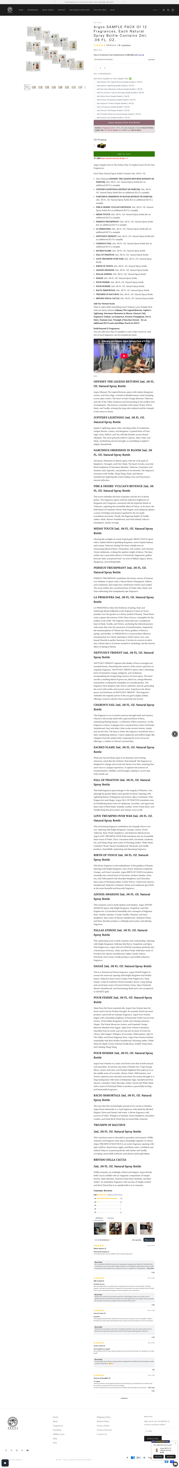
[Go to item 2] (34, 87)
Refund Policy (103, 1421)
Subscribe (153, 1438)
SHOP (21, 10)
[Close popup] (175, 1443)
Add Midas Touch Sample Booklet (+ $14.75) (113, 96)
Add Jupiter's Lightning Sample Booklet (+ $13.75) (115, 85)
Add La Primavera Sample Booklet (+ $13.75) (113, 107)
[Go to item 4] (47, 87)
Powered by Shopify (84, 1459)
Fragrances (58, 1425)
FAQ (55, 1442)
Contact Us (102, 1434)
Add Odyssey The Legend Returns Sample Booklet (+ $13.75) (119, 82)
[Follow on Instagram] (17, 1450)
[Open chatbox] (175, 1464)
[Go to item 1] (27, 87)
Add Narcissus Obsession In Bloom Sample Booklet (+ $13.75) (119, 89)
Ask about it (170, 1456)
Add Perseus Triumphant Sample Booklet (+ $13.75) (116, 100)
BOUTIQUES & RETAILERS (80, 10)
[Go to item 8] (73, 87)
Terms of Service (104, 1430)
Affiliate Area (58, 1434)
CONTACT (62, 10)
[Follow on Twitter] (11, 1450)
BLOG (113, 10)
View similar (158, 1456)
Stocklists (57, 1430)
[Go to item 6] (60, 87)
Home (55, 1417)
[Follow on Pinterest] (22, 1450)
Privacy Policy (103, 1425)
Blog (55, 1438)
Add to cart (124, 154)
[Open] (5, 1462)
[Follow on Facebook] (6, 1450)
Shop (55, 1421)
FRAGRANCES (33, 10)
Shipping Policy (104, 1417)
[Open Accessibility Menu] (175, 734)
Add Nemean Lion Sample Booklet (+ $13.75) (113, 117)
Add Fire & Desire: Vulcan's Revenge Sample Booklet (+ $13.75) (120, 93)
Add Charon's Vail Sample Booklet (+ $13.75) (113, 110)
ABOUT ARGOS (48, 10)
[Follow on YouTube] (28, 1450)
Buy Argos (98, 22)
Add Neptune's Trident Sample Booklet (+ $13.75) (115, 103)
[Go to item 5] (54, 87)
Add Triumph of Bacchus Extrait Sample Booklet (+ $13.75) (119, 114)
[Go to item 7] (67, 87)
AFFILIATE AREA (100, 10)
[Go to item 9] (80, 87)
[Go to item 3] (40, 87)
